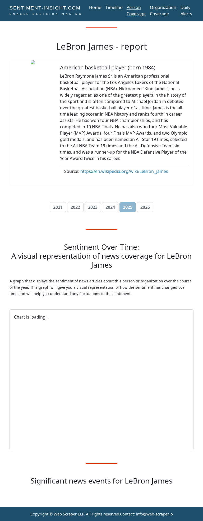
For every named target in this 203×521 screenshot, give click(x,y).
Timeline (113, 7)
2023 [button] (93, 207)
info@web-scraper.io (154, 514)
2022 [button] (75, 207)
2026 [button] (145, 207)
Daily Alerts (186, 10)
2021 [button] (58, 207)
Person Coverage (136, 10)
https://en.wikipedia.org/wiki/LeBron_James (124, 171)
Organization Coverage (163, 10)
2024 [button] (110, 207)
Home (95, 7)
